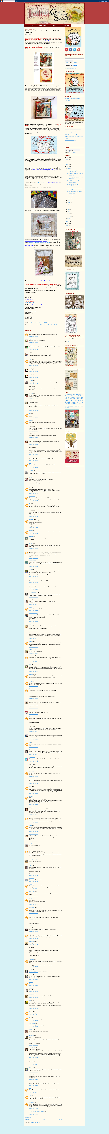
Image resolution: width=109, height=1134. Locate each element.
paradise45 (31, 543)
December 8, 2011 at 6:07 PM (33, 1032)
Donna (30, 807)
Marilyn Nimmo (32, 496)
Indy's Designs (32, 843)
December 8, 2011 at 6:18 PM (33, 1057)
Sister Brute (31, 1029)
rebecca (30, 420)
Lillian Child (31, 994)
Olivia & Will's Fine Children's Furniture (36, 1111)
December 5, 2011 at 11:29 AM (33, 1008)
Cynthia (30, 569)
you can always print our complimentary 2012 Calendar (44, 169)
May (69, 209)
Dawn (30, 368)
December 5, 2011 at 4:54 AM (33, 931)
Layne (30, 1000)
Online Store (30, 25)
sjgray (30, 688)
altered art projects (80, 403)
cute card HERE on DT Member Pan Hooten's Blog (46, 280)
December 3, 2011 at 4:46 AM (33, 371)
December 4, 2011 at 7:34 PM (33, 857)
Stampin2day (31, 655)
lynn (30, 550)
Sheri (30, 664)
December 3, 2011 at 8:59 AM (33, 558)
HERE (80, 338)
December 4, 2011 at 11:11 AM (33, 804)
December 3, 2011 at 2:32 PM (33, 638)
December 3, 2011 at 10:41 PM (33, 731)
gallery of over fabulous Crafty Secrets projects (39, 242)
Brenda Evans (31, 959)
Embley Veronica (32, 1047)
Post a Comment (28, 1117)
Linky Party (70, 400)
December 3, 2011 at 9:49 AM (33, 582)
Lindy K (30, 825)
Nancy (30, 786)
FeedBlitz (75, 62)
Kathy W (30, 1011)
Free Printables (42, 25)
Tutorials (54, 25)
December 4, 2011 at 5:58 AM (33, 761)
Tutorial (49, 324)
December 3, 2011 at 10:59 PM (33, 747)
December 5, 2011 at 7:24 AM (33, 966)
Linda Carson (31, 649)
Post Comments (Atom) (34, 1122)
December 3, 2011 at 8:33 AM (33, 533)
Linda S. (30, 641)
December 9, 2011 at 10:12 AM (33, 1085)
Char (30, 1088)
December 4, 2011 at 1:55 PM (33, 831)
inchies (78, 405)
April (69, 211)
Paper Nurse (31, 1067)
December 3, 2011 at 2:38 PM (33, 647)
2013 (67, 162)
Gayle (30, 1017)
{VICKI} (31, 982)
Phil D (30, 487)
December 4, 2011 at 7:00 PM (33, 847)
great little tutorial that (48, 182)
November (70, 195)
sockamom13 (31, 878)
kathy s (30, 733)
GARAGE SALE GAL (33, 834)
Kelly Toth (31, 339)
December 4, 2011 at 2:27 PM (33, 841)
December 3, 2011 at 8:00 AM (33, 500)
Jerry (30, 413)
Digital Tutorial (80, 398)
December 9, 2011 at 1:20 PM (33, 1092)
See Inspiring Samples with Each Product (73, 129)
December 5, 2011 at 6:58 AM (33, 944)
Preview (66, 62)
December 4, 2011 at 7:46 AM (33, 776)
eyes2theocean (31, 907)
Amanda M (31, 674)
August (69, 202)
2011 (67, 166)
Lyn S (30, 624)
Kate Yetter (31, 701)
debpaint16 (31, 345)
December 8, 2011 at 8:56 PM (33, 1072)
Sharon (30, 716)
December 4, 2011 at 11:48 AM (33, 814)
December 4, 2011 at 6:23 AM (33, 769)
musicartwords (31, 771)
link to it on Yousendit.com (45, 40)
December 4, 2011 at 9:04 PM (33, 888)
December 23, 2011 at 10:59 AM (34, 1114)
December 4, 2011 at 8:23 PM (33, 863)
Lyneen (30, 884)
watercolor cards (77, 406)
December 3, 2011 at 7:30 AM (33, 493)
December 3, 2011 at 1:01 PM (33, 610)
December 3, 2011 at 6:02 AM (33, 423)
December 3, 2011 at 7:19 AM (33, 467)
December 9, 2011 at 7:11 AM (33, 1079)
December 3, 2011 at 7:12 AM (33, 460)
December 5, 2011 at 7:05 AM (33, 956)
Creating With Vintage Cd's (78, 394)
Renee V (30, 359)
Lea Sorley (31, 393)
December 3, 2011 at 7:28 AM (33, 484)
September (70, 200)
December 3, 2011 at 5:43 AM (33, 417)
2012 (67, 164)
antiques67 (31, 681)
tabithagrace (31, 519)
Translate (74, 152)
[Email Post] (48, 322)
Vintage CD (76, 402)
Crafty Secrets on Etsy (69, 100)
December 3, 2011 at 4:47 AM (33, 377)
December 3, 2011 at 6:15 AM (33, 444)
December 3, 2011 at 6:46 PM (33, 714)
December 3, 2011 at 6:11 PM (33, 692)
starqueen (30, 796)
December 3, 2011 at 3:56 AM (33, 336)
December (70, 168)
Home (44, 1119)
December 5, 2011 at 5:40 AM (33, 938)
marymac (30, 607)
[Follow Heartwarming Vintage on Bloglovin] (72, 66)
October (69, 198)
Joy (29, 352)
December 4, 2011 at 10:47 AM (33, 793)
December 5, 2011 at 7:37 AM (33, 979)
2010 (67, 221)
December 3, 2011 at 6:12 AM (33, 437)
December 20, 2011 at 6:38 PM (33, 1099)
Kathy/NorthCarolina (33, 592)
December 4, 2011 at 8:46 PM (33, 881)
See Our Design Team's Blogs (70, 130)
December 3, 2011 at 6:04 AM (33, 431)
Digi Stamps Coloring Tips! (70, 140)
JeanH (30, 1095)
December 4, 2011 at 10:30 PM (33, 913)
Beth (30, 742)
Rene (30, 599)
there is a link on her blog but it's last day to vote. (36, 241)
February (69, 216)
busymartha (31, 536)
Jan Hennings (31, 941)
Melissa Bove (31, 400)
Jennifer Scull (31, 439)
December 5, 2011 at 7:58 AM (33, 985)
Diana (30, 503)
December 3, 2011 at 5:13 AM (33, 390)
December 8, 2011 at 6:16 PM (33, 1045)
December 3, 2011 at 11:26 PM (33, 754)
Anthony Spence (32, 1023)
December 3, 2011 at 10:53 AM (33, 589)
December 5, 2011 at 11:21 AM (33, 991)
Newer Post (27, 1119)
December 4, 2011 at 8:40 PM (33, 875)
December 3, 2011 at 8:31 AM (33, 527)
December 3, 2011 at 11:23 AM (33, 597)
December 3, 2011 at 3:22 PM (33, 671)
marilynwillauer (32, 891)
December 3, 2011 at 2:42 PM (33, 653)
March (69, 213)
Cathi (30, 927)
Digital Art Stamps (44, 324)
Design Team (65, 25)
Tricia (30, 463)
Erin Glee (30, 898)
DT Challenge (72, 397)
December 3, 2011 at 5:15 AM (33, 398)
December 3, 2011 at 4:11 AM (33, 356)
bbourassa (31, 530)
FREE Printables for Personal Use (71, 134)
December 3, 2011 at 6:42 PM (33, 708)
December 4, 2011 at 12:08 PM (33, 822)
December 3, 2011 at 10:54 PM (33, 739)
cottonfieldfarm (32, 560)
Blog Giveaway (30, 324)
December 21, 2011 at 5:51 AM (33, 1108)
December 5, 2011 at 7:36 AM (33, 972)
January (69, 218)
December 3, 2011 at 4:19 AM (33, 365)
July (68, 204)
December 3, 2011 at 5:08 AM (33, 383)
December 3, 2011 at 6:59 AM (33, 454)
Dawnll (30, 477)
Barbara (30, 969)
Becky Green (31, 779)
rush (30, 332)
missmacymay (31, 710)
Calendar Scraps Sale (37, 324)
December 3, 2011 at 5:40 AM (33, 410)
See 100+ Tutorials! (68, 132)
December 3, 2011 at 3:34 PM (33, 678)
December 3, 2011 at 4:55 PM (33, 686)
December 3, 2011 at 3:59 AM (33, 342)
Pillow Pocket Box (79, 400)
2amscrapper (31, 988)
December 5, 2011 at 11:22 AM (33, 997)
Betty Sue (31, 380)
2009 (67, 223)
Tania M (30, 915)
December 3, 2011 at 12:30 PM (33, 604)
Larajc (30, 934)
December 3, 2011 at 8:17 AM (33, 508)
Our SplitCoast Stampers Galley (71, 143)
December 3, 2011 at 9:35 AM (33, 576)
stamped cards (71, 406)
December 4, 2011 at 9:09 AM (33, 783)
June (69, 207)
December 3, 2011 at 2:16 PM (33, 630)
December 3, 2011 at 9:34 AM (33, 566)
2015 (67, 157)
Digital (75, 398)
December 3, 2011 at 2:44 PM (33, 661)
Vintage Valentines (74, 403)
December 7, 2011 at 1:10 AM (33, 1026)
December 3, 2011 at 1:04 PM (33, 621)
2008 (67, 225)
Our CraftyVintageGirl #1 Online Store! (72, 98)
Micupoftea (31, 749)
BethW (30, 849)
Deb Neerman (31, 1035)
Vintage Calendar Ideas (69, 142)
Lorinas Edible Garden (33, 859)
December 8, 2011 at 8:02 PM (33, 1064)
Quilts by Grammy (32, 757)
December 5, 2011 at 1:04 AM (33, 919)
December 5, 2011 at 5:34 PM (33, 1014)
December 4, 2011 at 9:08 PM (33, 896)
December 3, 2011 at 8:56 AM (33, 548)
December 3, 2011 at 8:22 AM (33, 516)
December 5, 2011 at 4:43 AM (33, 925)
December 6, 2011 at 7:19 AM (33, 1020)
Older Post (60, 1119)
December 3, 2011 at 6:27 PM (33, 698)
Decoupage (78, 397)
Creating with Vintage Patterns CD (72, 395)
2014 (67, 159)
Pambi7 (30, 816)
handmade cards (74, 405)
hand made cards (68, 405)
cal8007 (30, 865)
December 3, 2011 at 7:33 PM (33, 723)
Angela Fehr (31, 470)
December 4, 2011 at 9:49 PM (33, 904)
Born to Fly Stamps (29, 245)
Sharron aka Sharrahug (33, 613)
